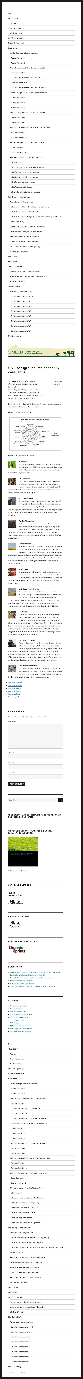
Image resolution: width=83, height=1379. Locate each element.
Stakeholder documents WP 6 (21, 321)
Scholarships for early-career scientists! (22, 983)
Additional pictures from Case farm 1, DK (27, 78)
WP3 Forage (14, 1023)
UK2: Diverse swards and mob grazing (25, 172)
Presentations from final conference (21, 981)
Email (11, 763)
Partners (13, 23)
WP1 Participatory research (19, 1017)
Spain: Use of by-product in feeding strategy (25, 246)
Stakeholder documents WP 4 (21, 311)
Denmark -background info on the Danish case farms (28, 68)
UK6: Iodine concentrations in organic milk (26, 192)
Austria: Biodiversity (17, 222)
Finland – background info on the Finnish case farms (28, 92)
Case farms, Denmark (15, 682)
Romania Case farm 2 (19, 137)
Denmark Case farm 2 (19, 83)
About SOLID (13, 18)
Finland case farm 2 (18, 102)
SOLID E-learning (14, 336)
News (10, 13)
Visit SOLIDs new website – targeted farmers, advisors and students (32, 978)
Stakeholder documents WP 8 (21, 331)
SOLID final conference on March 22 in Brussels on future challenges (32, 986)
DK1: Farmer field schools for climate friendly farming (30, 207)
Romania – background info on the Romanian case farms (30, 127)
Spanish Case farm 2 (18, 152)
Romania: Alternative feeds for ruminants (24, 236)
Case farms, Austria (14, 688)
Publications (12, 261)
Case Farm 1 (58, 381)
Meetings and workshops (18, 1011)
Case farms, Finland (14, 697)
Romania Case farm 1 (19, 132)
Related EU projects (17, 28)
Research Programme (16, 43)
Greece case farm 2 (18, 122)
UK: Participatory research (19, 251)
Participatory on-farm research (19, 197)
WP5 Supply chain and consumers (21, 1028)
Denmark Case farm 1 (19, 73)
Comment (12, 722)
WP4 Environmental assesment (20, 1026)
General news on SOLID (18, 1006)
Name (11, 752)
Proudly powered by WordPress (18, 1373)
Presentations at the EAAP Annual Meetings (25, 271)
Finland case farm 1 (18, 97)
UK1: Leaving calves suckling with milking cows (28, 167)
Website (11, 773)
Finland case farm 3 (18, 107)
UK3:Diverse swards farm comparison (24, 177)
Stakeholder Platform (15, 286)
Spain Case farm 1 (17, 147)
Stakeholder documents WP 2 (21, 301)
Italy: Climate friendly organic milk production (26, 231)
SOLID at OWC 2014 (17, 281)
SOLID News (13, 256)
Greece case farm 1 (18, 117)
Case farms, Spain (14, 694)
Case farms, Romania (15, 685)
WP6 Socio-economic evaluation (20, 1031)
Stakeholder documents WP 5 (21, 316)
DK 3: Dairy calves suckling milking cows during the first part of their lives (37, 217)
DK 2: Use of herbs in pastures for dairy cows (27, 212)
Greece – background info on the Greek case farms (28, 112)
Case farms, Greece (14, 691)
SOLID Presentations (15, 266)
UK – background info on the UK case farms (26, 157)
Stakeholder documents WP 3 (21, 306)
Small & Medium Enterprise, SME (21, 1014)
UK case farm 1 (16, 162)
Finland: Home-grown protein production (24, 241)
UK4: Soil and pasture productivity (23, 182)
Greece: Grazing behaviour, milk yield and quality (27, 227)
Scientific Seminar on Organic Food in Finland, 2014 (28, 276)
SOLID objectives (16, 33)
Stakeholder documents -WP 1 (22, 296)
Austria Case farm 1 (18, 58)
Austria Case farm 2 (18, 63)
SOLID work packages (16, 38)
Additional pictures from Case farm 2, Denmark (29, 88)
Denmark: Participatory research (21, 202)
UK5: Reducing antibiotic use (21, 187)
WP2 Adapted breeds (17, 1020)
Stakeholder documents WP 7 (21, 326)
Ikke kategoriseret (16, 1009)
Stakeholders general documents (21, 291)
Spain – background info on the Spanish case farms (28, 142)
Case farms (12, 48)
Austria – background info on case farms (24, 53)
